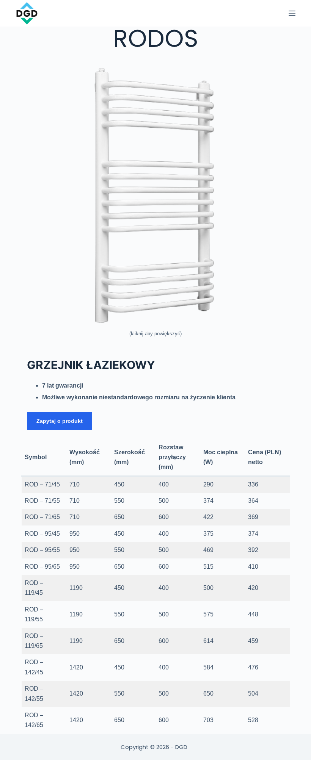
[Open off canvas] (292, 13)
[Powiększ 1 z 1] (280, 71)
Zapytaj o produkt (59, 421)
